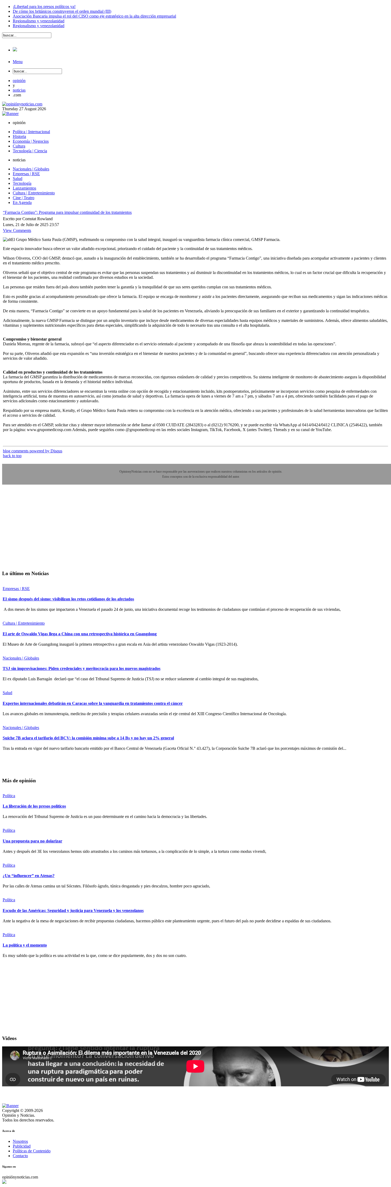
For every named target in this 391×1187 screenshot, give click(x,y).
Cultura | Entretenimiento (24, 623)
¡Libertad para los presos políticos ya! (44, 6)
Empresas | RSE (16, 588)
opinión (19, 80)
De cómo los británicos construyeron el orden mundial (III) (62, 11)
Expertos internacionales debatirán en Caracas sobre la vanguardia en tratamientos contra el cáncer (93, 703)
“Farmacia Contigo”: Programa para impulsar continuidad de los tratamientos (67, 212)
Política (9, 795)
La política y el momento (25, 945)
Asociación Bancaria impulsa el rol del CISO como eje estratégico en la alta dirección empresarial (94, 16)
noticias (19, 90)
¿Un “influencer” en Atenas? (29, 875)
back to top (12, 455)
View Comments (17, 230)
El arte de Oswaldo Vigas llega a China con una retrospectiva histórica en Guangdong (80, 634)
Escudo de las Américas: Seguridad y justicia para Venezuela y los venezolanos (73, 910)
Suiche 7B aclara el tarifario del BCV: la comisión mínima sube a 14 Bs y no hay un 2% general (88, 738)
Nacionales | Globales (21, 658)
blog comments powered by (32, 451)
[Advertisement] (42, 531)
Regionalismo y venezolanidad (38, 21)
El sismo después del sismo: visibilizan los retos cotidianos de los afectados (68, 599)
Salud (7, 692)
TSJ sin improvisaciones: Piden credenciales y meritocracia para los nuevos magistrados (81, 668)
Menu (18, 61)
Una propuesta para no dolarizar (32, 841)
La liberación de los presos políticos (34, 806)
